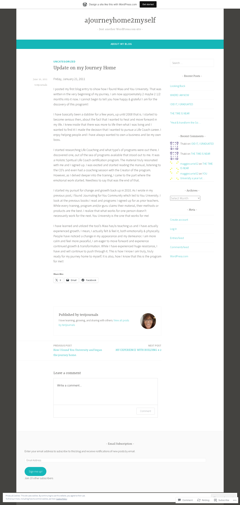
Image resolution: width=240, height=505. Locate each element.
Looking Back (177, 86)
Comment (145, 410)
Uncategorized (64, 61)
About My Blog (121, 44)
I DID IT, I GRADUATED (181, 104)
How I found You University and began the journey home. (77, 350)
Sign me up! (35, 471)
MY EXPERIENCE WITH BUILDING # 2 (138, 348)
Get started (148, 4)
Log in (173, 229)
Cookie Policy (61, 498)
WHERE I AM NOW (179, 95)
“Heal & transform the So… (185, 122)
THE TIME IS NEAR (180, 113)
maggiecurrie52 (189, 163)
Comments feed (179, 247)
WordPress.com (179, 256)
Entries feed (177, 238)
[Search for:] (192, 63)
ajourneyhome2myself (120, 21)
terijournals (40, 85)
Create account (179, 219)
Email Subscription (120, 444)
